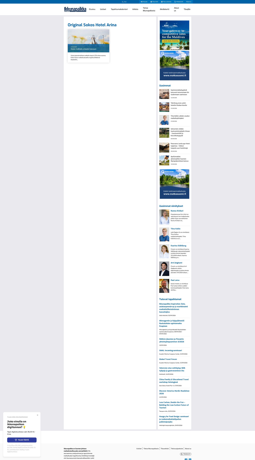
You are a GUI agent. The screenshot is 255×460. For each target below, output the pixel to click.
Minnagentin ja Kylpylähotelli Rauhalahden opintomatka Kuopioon (171, 323)
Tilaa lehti (155, 1)
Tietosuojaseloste (177, 448)
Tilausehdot (165, 448)
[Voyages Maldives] (174, 35)
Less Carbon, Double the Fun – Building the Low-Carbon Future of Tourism (174, 405)
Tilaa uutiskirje (167, 1)
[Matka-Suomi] (174, 65)
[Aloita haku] (122, 2)
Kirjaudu (145, 1)
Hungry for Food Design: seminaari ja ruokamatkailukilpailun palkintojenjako (174, 419)
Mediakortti (179, 1)
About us (188, 1)
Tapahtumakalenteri (119, 9)
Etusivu (92, 9)
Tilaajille (187, 9)
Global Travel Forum (168, 359)
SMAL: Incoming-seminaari (170, 350)
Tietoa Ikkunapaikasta (149, 9)
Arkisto (135, 9)
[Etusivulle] (75, 9)
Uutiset (103, 9)
